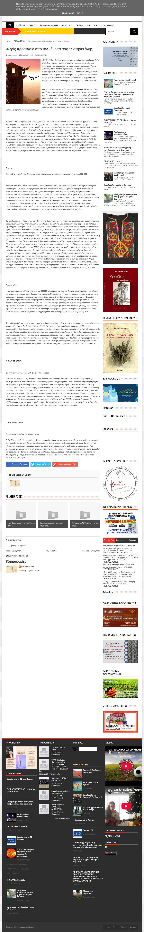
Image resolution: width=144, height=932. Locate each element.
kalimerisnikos (27, 567)
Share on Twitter (43, 464)
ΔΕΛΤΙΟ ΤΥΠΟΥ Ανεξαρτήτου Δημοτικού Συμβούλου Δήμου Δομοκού (86, 859)
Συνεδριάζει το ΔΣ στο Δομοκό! (20, 779)
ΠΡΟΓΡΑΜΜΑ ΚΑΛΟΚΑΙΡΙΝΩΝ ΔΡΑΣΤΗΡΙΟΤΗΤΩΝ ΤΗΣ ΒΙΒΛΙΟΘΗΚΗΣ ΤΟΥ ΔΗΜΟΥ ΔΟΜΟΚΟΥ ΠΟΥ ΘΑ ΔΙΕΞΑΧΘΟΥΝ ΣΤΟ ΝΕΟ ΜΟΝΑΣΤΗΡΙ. (88, 876)
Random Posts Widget (62, 818)
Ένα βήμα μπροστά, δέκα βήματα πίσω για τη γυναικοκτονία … (119, 566)
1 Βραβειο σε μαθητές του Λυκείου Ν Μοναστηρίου (60, 793)
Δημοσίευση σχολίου (17, 545)
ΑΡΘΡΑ (79, 25)
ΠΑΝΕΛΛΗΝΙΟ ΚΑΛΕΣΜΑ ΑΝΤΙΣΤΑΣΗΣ (57, 807)
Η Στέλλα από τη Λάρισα (83, 820)
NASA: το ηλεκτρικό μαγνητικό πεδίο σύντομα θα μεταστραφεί (25, 852)
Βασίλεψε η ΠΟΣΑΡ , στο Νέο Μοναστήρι (60, 779)
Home (10, 25)
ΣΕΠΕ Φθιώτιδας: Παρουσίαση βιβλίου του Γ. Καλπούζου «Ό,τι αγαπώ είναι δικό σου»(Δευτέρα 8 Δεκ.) (53, 765)
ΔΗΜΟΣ (33, 25)
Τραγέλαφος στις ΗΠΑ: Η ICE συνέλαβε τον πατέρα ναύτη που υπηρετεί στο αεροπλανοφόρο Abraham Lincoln (119, 548)
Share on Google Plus (67, 464)
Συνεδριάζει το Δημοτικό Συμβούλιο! (92, 796)
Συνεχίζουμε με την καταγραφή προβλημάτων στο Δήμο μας (20, 803)
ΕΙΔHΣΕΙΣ (20, 25)
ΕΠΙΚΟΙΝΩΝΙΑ (107, 25)
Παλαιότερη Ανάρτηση (91, 551)
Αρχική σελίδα (52, 551)
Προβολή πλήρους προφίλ (29, 570)
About (115, 927)
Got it (80, 13)
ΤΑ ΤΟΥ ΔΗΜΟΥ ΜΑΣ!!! (17, 827)
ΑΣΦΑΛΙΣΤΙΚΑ (42, 55)
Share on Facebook (20, 464)
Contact (124, 927)
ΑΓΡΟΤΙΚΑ (92, 25)
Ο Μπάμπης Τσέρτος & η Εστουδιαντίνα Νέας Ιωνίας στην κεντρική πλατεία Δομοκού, (87, 845)
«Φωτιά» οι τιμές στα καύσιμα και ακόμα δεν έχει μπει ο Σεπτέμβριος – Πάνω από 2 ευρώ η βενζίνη (120, 557)
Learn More (68, 13)
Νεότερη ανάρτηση (13, 551)
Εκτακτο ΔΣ (88, 830)
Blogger (133, 927)
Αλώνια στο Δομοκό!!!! (88, 892)
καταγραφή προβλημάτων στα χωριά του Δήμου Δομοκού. (25, 893)
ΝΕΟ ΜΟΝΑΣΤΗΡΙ (49, 25)
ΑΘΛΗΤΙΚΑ (66, 25)
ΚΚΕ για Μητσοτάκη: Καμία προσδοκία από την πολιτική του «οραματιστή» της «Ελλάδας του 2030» (119, 574)
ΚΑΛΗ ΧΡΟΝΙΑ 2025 (35, 31)
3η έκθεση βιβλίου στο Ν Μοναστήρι (93, 808)
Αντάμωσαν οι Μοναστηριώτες (24, 815)
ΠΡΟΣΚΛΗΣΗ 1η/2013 (16, 880)
